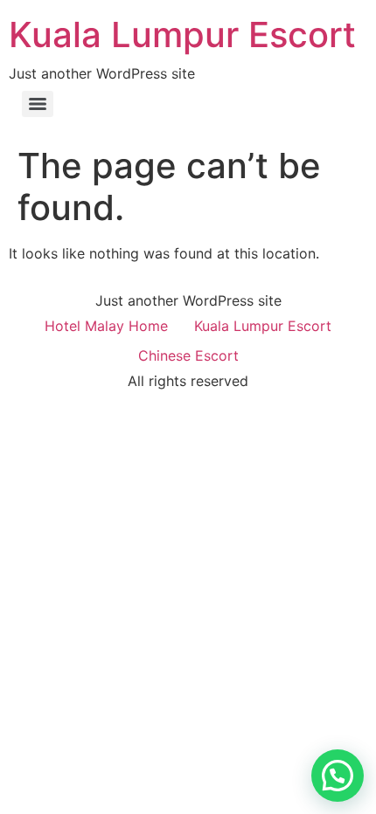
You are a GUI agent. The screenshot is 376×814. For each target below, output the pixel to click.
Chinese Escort (188, 355)
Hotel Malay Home (106, 326)
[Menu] (37, 104)
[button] (337, 775)
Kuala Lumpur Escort (182, 34)
